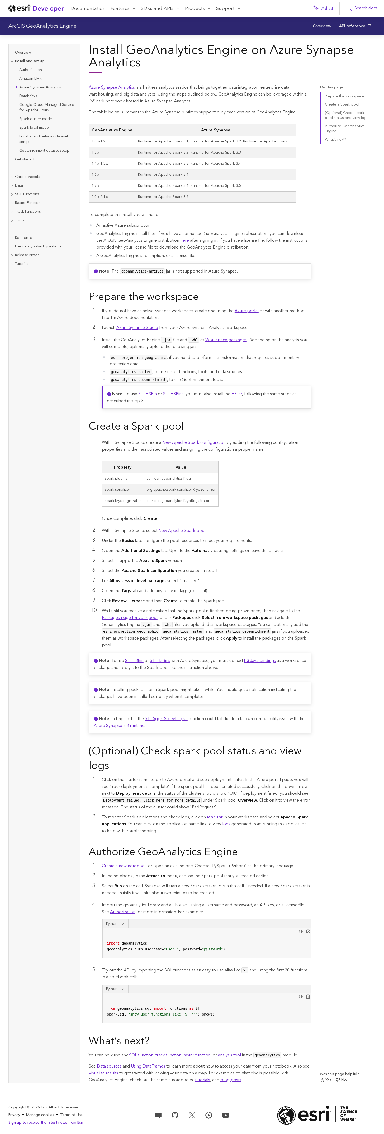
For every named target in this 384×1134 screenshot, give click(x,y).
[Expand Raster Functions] (12, 203)
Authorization (122, 912)
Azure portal (247, 311)
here (184, 240)
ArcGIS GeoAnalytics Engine (42, 26)
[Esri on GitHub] (175, 1114)
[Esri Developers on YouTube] (225, 1114)
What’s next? (335, 139)
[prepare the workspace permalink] (203, 298)
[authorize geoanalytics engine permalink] (242, 853)
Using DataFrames (148, 1066)
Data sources (109, 1066)
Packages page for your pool (130, 617)
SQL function (141, 1055)
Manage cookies (40, 1115)
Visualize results (103, 1073)
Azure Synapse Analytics (112, 87)
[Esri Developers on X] (192, 1114)
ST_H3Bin (147, 394)
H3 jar (236, 394)
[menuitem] (322, 26)
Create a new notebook (124, 866)
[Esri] (317, 1115)
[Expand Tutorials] (12, 264)
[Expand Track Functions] (12, 211)
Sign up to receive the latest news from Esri (45, 1122)
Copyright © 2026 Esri (27, 1107)
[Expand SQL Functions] (12, 194)
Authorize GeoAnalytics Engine (345, 128)
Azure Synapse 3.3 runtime (119, 725)
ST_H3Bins (173, 394)
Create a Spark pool (342, 104)
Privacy (14, 1115)
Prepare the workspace (344, 96)
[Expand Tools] (12, 220)
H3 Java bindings (260, 660)
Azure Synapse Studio (137, 327)
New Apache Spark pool (182, 530)
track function (168, 1055)
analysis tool (229, 1055)
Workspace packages (226, 340)
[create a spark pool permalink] (188, 427)
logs (226, 824)
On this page (331, 87)
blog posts (230, 1080)
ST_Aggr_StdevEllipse (166, 718)
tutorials (202, 1080)
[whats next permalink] (154, 1042)
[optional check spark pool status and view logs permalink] (113, 767)
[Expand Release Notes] (12, 255)
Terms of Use (71, 1115)
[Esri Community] (158, 1114)
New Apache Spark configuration (194, 442)
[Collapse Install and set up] (12, 61)
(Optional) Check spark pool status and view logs (346, 115)
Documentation (88, 8)
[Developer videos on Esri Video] (208, 1114)
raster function (197, 1055)
